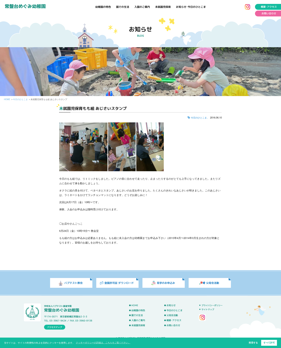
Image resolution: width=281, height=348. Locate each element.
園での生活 (122, 7)
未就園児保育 (163, 7)
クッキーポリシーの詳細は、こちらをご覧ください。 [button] (103, 342)
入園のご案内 (142, 7)
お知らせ (171, 305)
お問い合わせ (268, 13)
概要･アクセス (269, 6)
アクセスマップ (54, 327)
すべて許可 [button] (269, 342)
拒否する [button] (253, 342)
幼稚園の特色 (103, 7)
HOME (7, 99)
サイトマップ (207, 309)
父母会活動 (172, 315)
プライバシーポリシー (212, 305)
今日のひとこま (20, 99)
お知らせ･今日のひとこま (191, 7)
